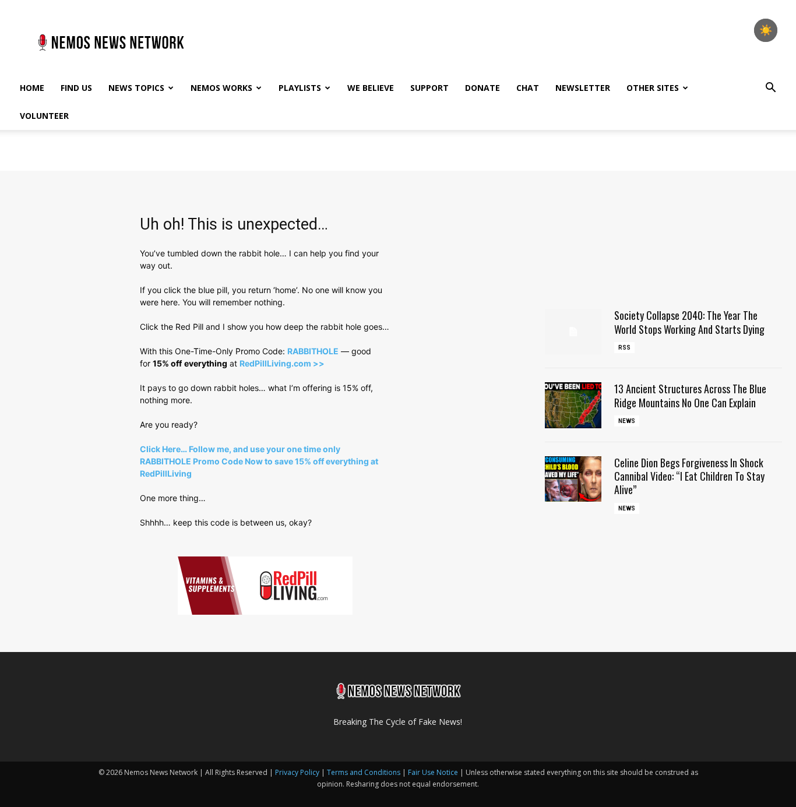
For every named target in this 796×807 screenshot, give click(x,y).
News (626, 421)
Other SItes (652, 87)
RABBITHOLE (313, 351)
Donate (482, 87)
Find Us (76, 87)
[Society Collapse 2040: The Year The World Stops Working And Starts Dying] (573, 331)
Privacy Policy (297, 772)
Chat (527, 87)
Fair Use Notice (434, 772)
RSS (624, 347)
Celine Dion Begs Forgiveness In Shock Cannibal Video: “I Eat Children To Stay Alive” (689, 476)
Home (32, 87)
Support (429, 87)
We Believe (370, 87)
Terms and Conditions (363, 772)
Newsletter (582, 87)
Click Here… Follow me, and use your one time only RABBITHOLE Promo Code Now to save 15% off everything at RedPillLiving (259, 461)
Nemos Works (221, 87)
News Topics (136, 87)
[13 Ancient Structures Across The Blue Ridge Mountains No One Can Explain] (573, 405)
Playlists (300, 87)
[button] (770, 88)
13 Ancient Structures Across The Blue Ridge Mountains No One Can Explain (690, 395)
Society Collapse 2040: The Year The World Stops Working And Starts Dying (689, 322)
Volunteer (44, 115)
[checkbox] (765, 30)
